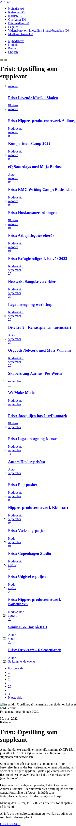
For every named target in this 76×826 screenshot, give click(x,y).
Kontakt (13, 44)
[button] (1, 60)
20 (9, 686)
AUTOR (6, 1)
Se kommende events (21, 661)
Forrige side (15, 668)
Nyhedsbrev (16, 41)
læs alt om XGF (10, 824)
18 (9, 679)
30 (9, 694)
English (13, 52)
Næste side (15, 697)
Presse (12, 48)
